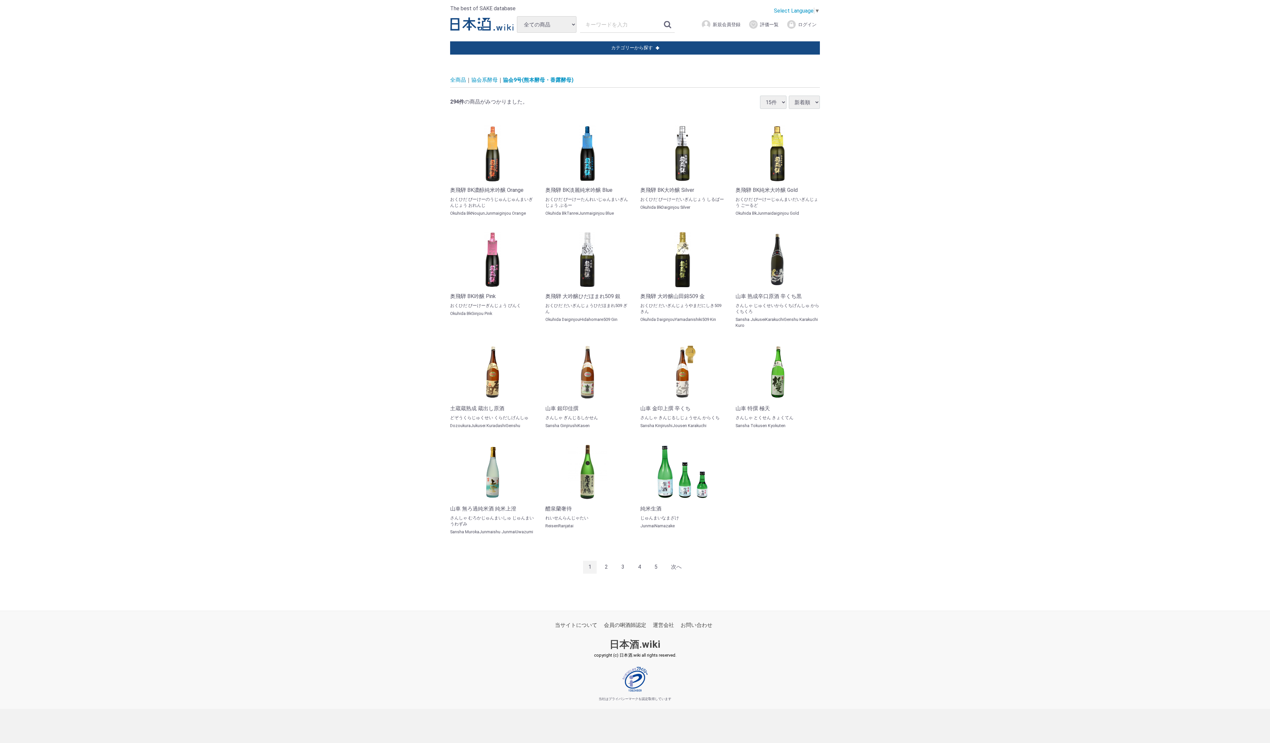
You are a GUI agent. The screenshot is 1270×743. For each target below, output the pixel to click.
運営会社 (663, 625)
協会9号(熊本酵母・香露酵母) (538, 80)
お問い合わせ (696, 625)
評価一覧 (769, 24)
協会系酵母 (484, 80)
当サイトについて (576, 625)
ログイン (807, 24)
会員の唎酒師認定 (625, 625)
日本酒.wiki (635, 644)
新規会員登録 (727, 24)
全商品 (458, 80)
